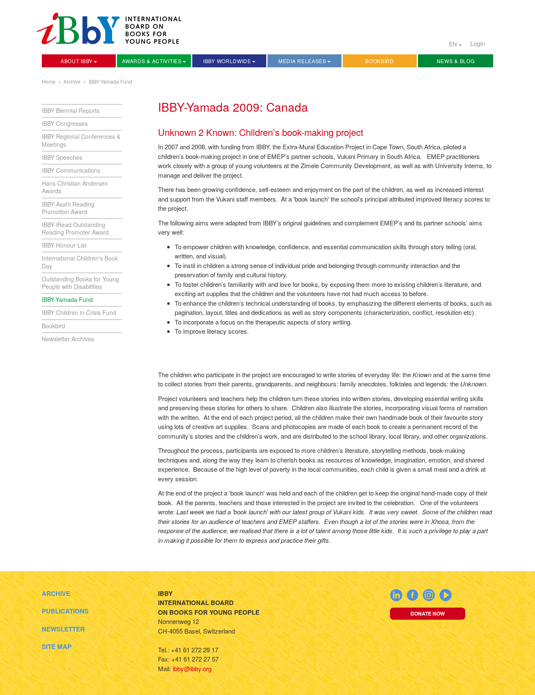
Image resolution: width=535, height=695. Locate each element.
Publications (65, 611)
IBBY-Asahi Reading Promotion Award (68, 207)
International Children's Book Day (80, 261)
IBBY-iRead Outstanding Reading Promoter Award (75, 228)
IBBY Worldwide (227, 60)
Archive (72, 81)
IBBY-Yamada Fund (110, 81)
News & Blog (456, 60)
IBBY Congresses (65, 123)
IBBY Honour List (64, 245)
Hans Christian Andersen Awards (75, 186)
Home (49, 81)
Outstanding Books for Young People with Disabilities (80, 282)
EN (454, 44)
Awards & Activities (151, 60)
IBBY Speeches (62, 157)
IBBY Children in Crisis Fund (79, 312)
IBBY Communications (71, 170)
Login (477, 43)
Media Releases (302, 60)
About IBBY (77, 60)
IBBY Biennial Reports (70, 110)
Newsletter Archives (68, 338)
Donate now (427, 613)
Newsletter (63, 629)
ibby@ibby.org (192, 668)
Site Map (56, 646)
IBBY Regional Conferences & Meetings (81, 140)
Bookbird (379, 60)
